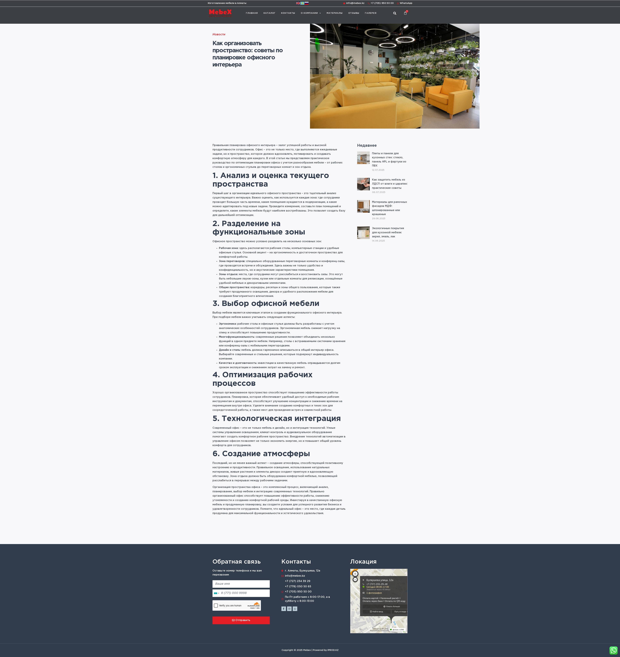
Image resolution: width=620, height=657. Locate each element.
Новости (218, 34)
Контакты (288, 13)
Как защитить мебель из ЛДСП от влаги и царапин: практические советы (390, 184)
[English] (298, 3)
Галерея (371, 13)
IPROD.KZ (333, 650)
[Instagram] (289, 608)
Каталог (269, 13)
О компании (309, 13)
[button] (394, 13)
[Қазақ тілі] (302, 3)
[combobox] (216, 593)
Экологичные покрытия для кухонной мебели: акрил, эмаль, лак (388, 232)
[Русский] (307, 3)
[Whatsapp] (295, 608)
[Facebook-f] (283, 608)
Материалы (335, 13)
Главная (252, 13)
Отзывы (353, 13)
